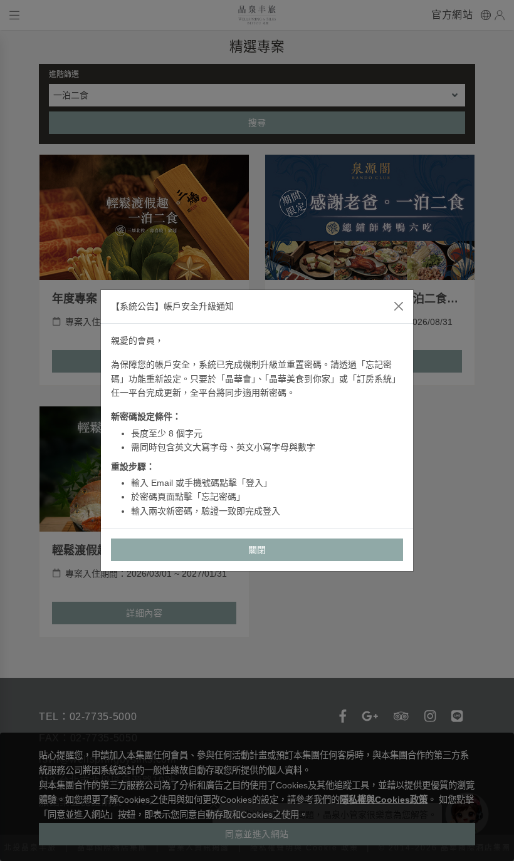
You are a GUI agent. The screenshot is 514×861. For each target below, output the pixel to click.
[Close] (398, 306)
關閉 (257, 550)
